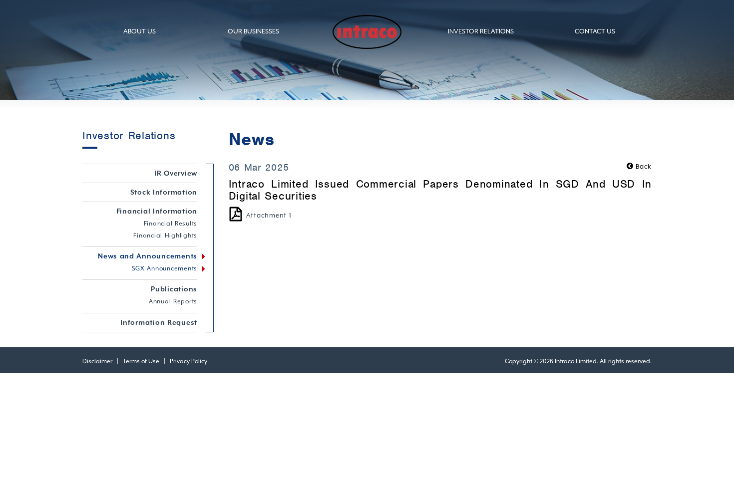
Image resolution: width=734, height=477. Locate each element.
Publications (174, 289)
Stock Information (164, 192)
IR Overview (175, 173)
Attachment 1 (269, 215)
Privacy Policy (188, 361)
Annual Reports (173, 301)
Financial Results (171, 223)
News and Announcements (147, 256)
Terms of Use (141, 361)
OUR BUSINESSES (253, 31)
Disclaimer (97, 361)
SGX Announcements (165, 268)
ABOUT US (139, 31)
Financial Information (157, 211)
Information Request (158, 322)
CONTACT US (595, 31)
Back (643, 166)
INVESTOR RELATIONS (481, 31)
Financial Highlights (165, 235)
